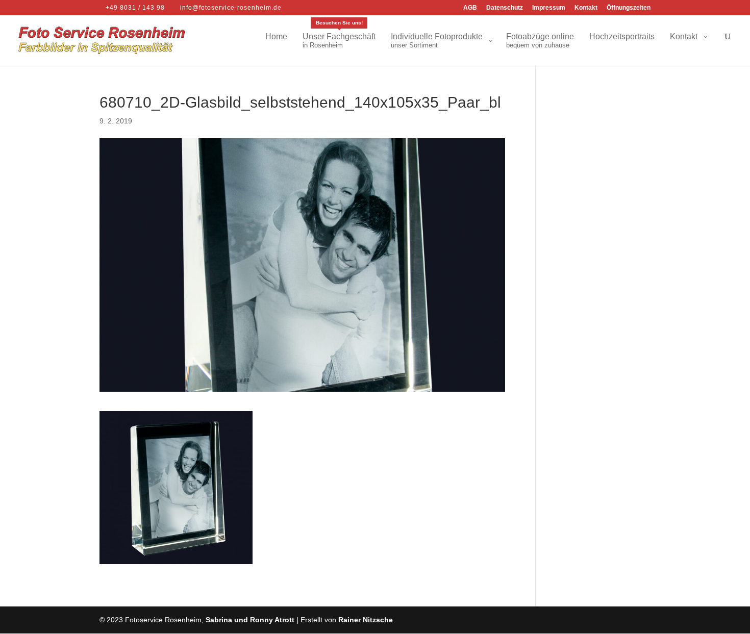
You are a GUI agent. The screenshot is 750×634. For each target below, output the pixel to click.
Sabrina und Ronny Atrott (250, 620)
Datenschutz (504, 8)
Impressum (548, 8)
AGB (470, 8)
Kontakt (585, 8)
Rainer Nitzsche (365, 620)
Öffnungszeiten (629, 8)
